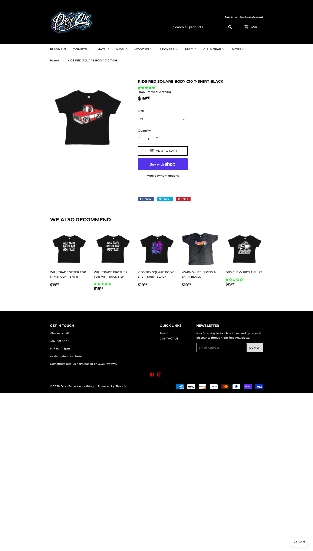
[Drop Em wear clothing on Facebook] (152, 375)
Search (164, 333)
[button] (147, 87)
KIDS (120, 49)
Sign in (229, 17)
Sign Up (254, 347)
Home (54, 60)
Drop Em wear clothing (77, 386)
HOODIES (142, 49)
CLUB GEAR (212, 49)
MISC (189, 49)
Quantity (144, 130)
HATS (102, 49)
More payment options (163, 175)
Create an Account (251, 17)
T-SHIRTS (80, 49)
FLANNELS (58, 49)
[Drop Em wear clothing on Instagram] (159, 375)
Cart (254, 27)
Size (141, 111)
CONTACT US (169, 338)
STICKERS (167, 49)
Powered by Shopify (112, 386)
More (236, 49)
